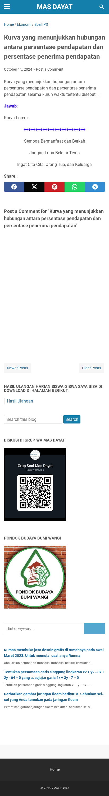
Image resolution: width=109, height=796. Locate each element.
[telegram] (95, 187)
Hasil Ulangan (20, 401)
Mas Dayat (54, 7)
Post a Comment (49, 69)
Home (55, 769)
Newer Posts (17, 368)
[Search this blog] (102, 7)
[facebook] (14, 187)
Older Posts (91, 368)
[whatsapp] (75, 187)
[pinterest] (54, 187)
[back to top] (98, 784)
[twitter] (34, 187)
